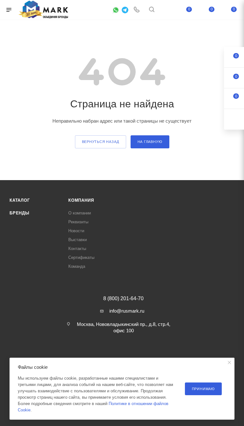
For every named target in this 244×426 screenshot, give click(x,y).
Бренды (20, 213)
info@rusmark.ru (126, 311)
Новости (76, 230)
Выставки (77, 239)
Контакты (77, 248)
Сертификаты (81, 257)
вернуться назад (100, 142)
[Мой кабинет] (167, 10)
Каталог (20, 200)
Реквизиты (78, 222)
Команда (76, 266)
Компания (81, 200)
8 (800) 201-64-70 (123, 298)
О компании (79, 213)
